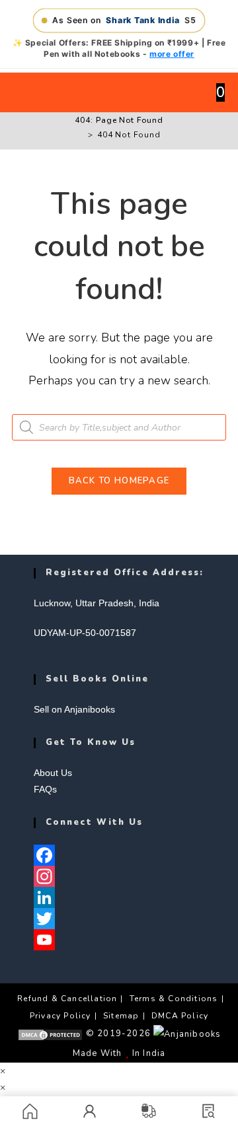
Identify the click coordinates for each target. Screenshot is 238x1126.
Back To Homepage (119, 481)
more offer (171, 54)
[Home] (80, 134)
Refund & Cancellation (67, 998)
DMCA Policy (179, 1015)
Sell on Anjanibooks (74, 709)
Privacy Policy (60, 1015)
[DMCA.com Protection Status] (50, 1033)
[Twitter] (119, 918)
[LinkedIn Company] (119, 897)
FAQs (45, 789)
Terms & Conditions (174, 998)
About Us (53, 772)
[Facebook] (119, 855)
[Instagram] (119, 876)
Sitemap (121, 1015)
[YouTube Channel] (119, 939)
